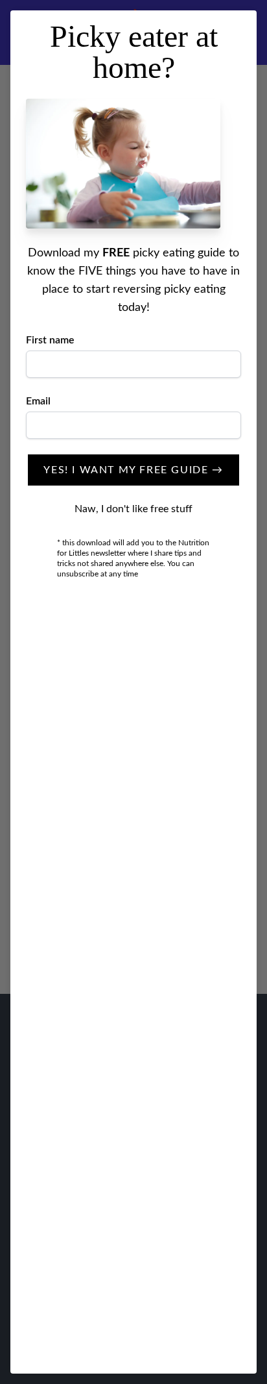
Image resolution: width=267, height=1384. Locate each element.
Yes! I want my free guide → (133, 470)
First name (50, 340)
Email (38, 401)
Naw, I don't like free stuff (133, 509)
